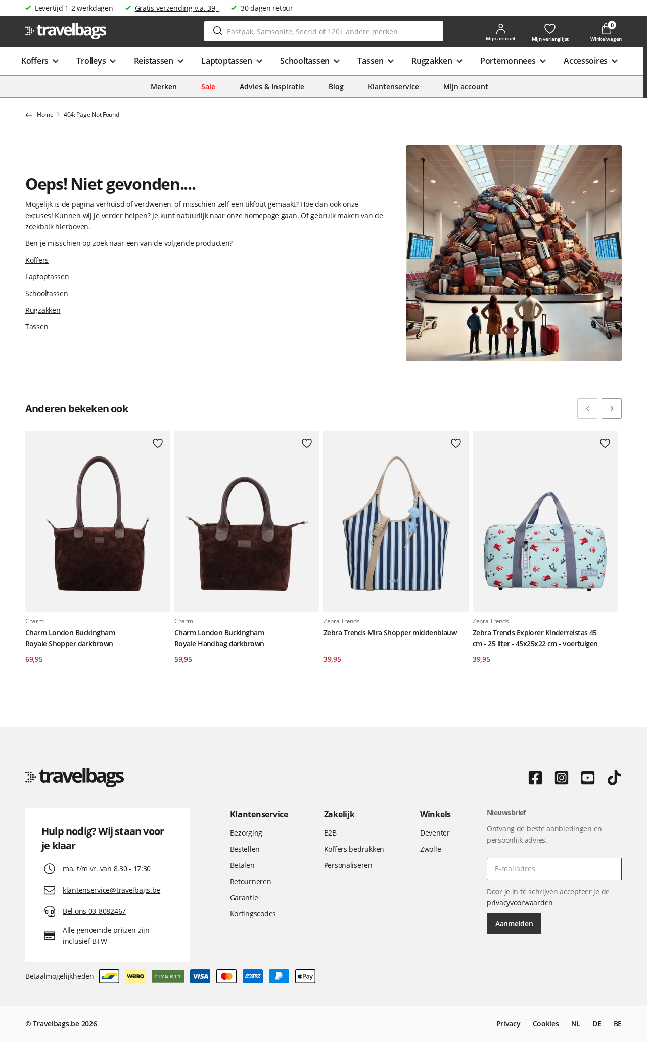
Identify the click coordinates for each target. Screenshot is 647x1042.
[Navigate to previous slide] (587, 408)
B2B (330, 833)
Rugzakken (42, 310)
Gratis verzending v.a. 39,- (177, 8)
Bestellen (245, 849)
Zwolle (430, 849)
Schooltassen (46, 293)
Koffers (37, 260)
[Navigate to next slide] (612, 408)
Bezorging (246, 833)
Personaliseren (348, 865)
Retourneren (250, 881)
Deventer (435, 833)
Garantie (244, 897)
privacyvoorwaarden (520, 902)
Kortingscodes (253, 914)
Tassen (36, 326)
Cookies (546, 1023)
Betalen (242, 865)
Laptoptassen (47, 276)
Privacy (508, 1023)
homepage (261, 215)
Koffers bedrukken (354, 849)
